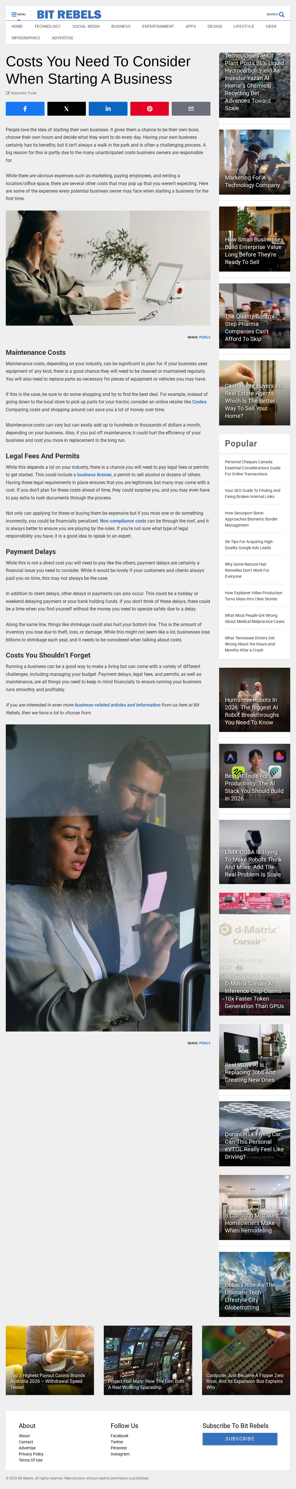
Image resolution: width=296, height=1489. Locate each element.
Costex (199, 402)
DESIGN (215, 26)
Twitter (117, 1442)
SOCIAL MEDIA (86, 26)
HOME (17, 26)
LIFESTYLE (244, 26)
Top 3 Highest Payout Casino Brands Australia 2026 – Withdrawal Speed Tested (47, 1381)
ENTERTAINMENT (158, 26)
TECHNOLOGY (47, 26)
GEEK (271, 26)
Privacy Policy (31, 1454)
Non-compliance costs (123, 521)
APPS (191, 26)
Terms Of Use (30, 1460)
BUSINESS (121, 26)
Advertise (27, 1448)
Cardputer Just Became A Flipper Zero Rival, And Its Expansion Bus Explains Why (245, 1381)
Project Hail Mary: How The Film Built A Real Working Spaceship (146, 1384)
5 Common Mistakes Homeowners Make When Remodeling (251, 1223)
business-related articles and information (117, 705)
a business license (92, 474)
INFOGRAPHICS (26, 38)
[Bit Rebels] (66, 16)
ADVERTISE (62, 38)
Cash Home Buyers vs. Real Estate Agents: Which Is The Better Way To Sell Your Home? (253, 400)
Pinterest (119, 1448)
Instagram (120, 1454)
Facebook (119, 1435)
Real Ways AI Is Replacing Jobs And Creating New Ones (250, 1072)
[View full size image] (108, 268)
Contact (26, 1442)
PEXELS (204, 337)
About (24, 1435)
